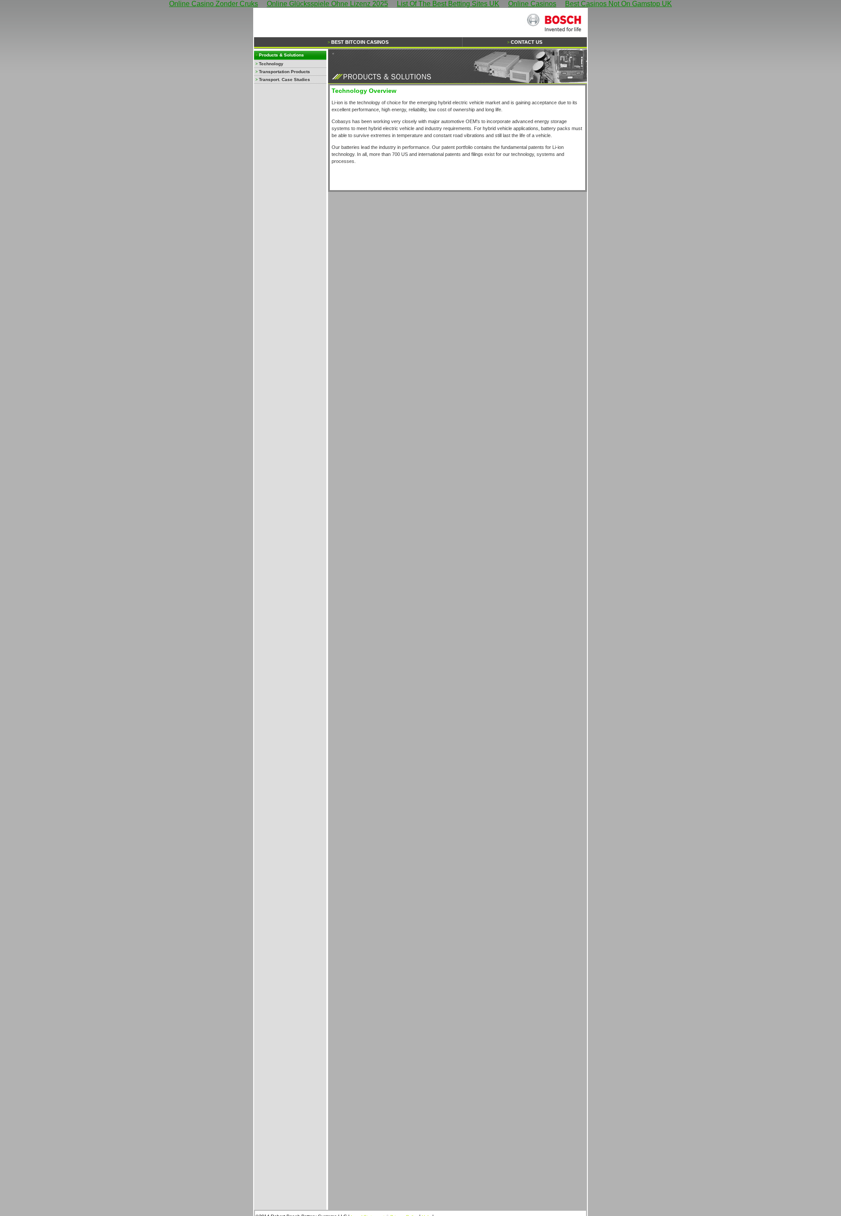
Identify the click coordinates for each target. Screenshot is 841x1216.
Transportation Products (284, 71)
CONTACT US (526, 42)
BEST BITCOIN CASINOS (360, 42)
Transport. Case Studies (284, 79)
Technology (271, 63)
